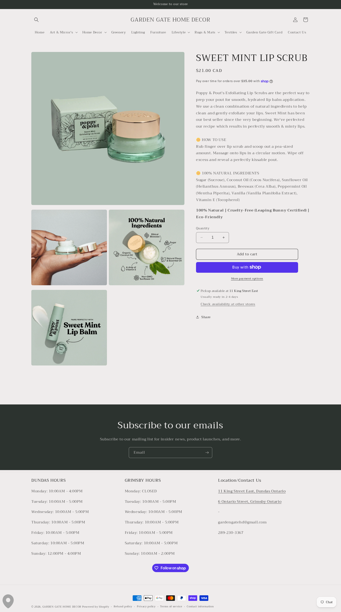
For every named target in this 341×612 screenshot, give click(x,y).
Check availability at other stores (228, 304)
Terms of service (171, 607)
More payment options (247, 278)
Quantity (202, 228)
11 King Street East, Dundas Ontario (252, 491)
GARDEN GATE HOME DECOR (61, 607)
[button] (36, 20)
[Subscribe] (207, 452)
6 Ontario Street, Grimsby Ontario (249, 501)
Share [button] (206, 317)
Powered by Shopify (95, 607)
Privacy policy (146, 607)
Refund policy (123, 607)
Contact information (200, 607)
